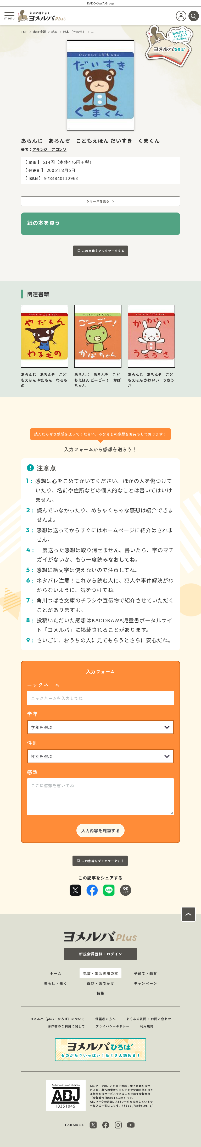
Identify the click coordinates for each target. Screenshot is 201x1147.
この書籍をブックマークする (103, 250)
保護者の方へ (105, 1018)
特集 (100, 993)
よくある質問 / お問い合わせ (148, 1018)
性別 (32, 743)
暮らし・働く (55, 983)
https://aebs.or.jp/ (137, 1105)
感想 (32, 772)
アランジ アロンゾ (49, 149)
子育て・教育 (145, 973)
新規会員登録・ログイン (100, 953)
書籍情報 (39, 31)
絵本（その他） (74, 31)
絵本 (54, 31)
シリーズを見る (97, 201)
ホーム (56, 973)
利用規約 (147, 1026)
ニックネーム (43, 684)
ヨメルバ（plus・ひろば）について (57, 1018)
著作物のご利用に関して (66, 1026)
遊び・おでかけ (100, 983)
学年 (32, 713)
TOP (24, 31)
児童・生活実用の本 (100, 973)
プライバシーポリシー (113, 1026)
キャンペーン (145, 983)
